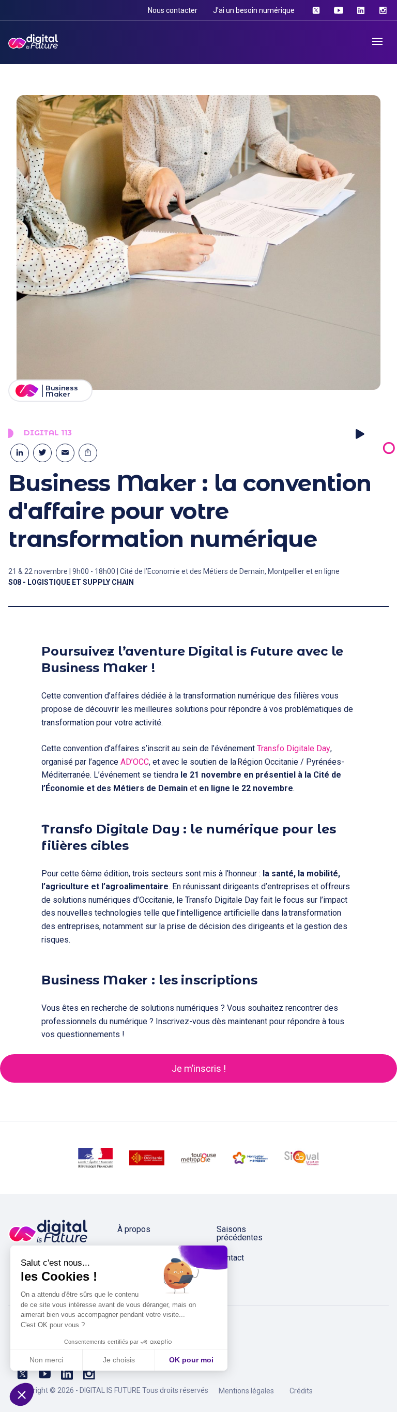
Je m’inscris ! (199, 1068)
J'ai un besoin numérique (254, 10)
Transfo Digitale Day (293, 748)
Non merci (46, 1360)
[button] (21, 1394)
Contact (230, 1258)
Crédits (301, 1391)
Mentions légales (246, 1391)
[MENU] (377, 41)
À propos (133, 1229)
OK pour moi (191, 1360)
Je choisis (119, 1360)
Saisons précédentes (240, 1233)
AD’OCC (134, 762)
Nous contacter (172, 10)
